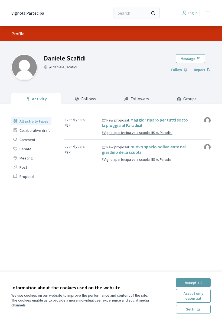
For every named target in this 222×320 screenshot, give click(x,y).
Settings (193, 309)
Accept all (193, 282)
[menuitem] (31, 121)
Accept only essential (193, 296)
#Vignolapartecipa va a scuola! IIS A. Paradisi (137, 132)
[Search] (153, 13)
